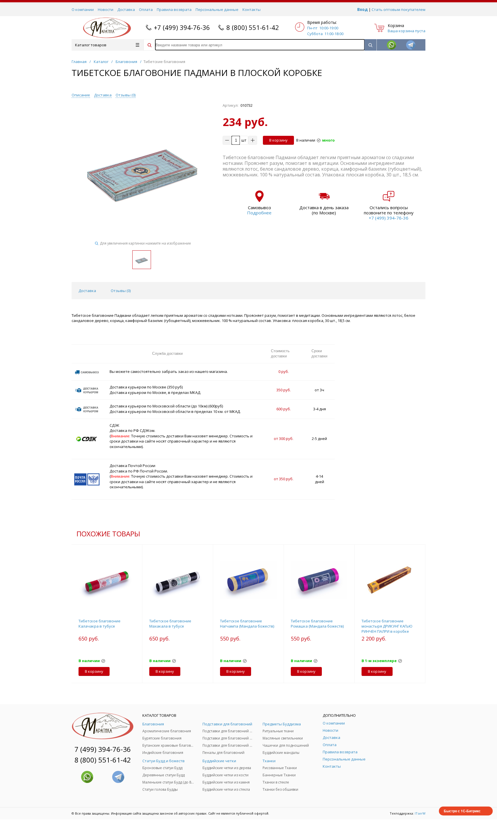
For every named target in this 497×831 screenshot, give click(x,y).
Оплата (146, 9)
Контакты (251, 9)
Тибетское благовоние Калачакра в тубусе (100, 623)
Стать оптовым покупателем (398, 9)
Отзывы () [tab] (121, 290)
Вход (362, 9)
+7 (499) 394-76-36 (182, 27)
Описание (81, 95)
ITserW (420, 813)
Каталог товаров (90, 44)
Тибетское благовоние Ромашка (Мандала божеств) (317, 623)
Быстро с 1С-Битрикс (462, 810)
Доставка (126, 9)
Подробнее (259, 213)
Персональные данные (217, 9)
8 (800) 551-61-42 (252, 27)
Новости (105, 9)
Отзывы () (125, 95)
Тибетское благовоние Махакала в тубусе (170, 623)
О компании (83, 9)
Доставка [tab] (87, 290)
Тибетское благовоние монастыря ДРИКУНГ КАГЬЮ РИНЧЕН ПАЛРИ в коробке (387, 626)
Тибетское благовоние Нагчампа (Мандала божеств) (247, 623)
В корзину (278, 140)
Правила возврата (174, 9)
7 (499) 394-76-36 (102, 749)
